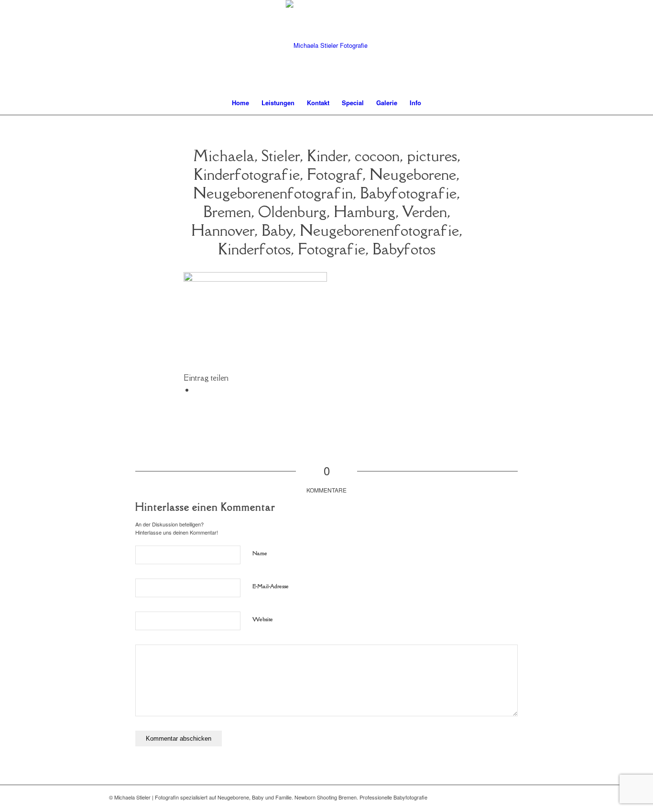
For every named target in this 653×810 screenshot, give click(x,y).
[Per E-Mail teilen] (197, 389)
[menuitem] (240, 103)
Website (262, 619)
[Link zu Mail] (522, 797)
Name (259, 553)
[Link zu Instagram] (537, 797)
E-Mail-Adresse (270, 586)
